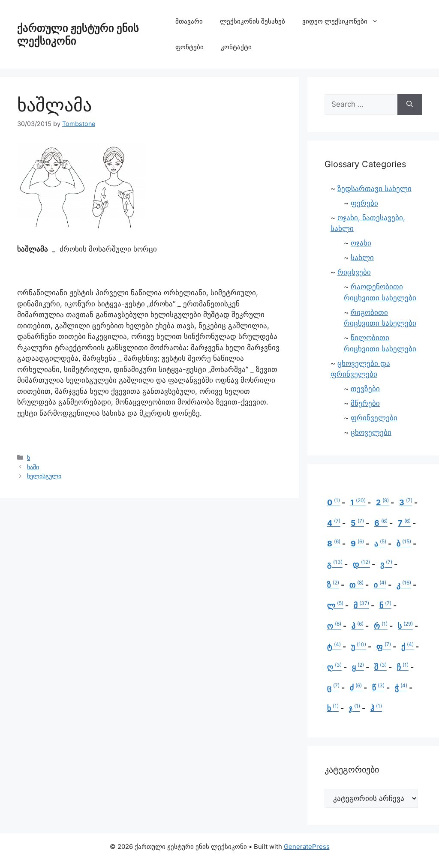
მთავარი (189, 21)
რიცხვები (354, 272)
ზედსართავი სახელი (374, 188)
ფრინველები (374, 418)
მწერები (365, 403)
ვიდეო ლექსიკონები (334, 21)
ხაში (33, 466)
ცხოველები (371, 432)
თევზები (365, 388)
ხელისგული (44, 475)
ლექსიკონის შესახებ (252, 21)
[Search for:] (361, 104)
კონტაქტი (236, 47)
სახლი (362, 257)
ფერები (364, 203)
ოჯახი (361, 243)
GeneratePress (307, 846)
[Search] (409, 104)
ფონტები (189, 47)
